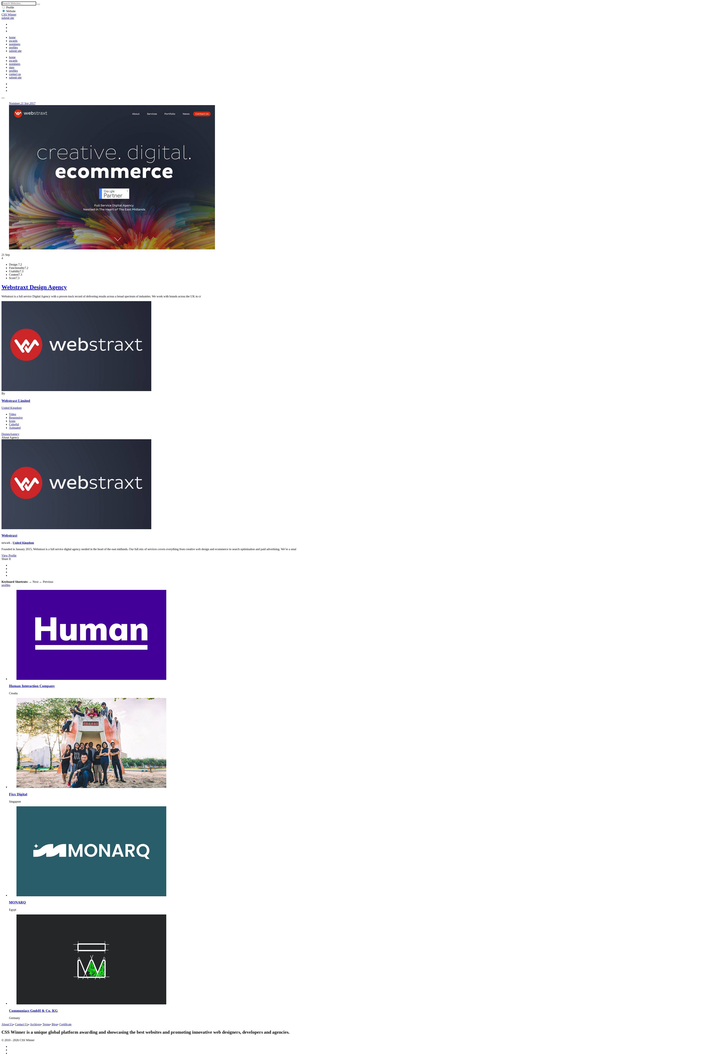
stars (11, 67)
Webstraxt (9, 535)
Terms (46, 1024)
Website (11, 11)
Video (12, 414)
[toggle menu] (2, 98)
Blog (54, 1024)
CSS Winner (8, 14)
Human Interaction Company (32, 686)
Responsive (16, 417)
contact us (15, 74)
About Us (7, 1024)
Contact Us (21, 1024)
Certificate (65, 1024)
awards (13, 40)
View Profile (8, 555)
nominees (14, 44)
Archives (35, 1024)
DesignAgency (10, 434)
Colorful (14, 424)
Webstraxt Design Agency (34, 287)
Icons (12, 421)
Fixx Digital (18, 794)
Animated (15, 427)
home (12, 37)
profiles (13, 47)
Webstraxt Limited (15, 401)
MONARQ (17, 902)
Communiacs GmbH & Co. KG (33, 1011)
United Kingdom (11, 407)
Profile (10, 7)
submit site (7, 17)
